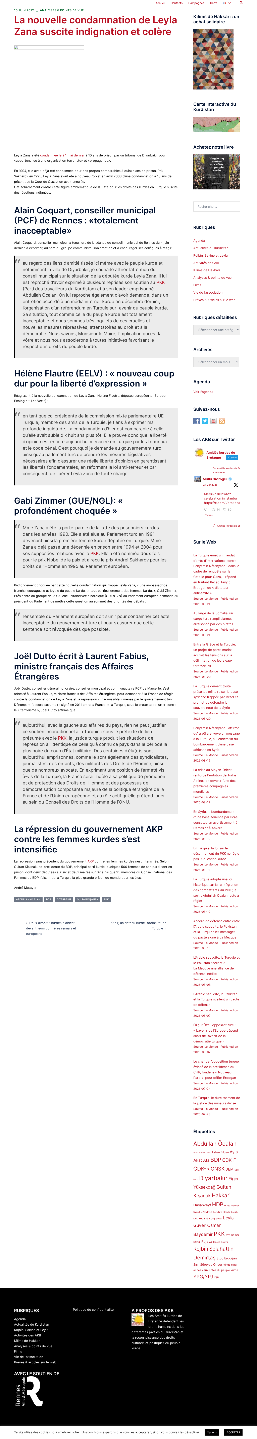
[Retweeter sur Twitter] (214, 468)
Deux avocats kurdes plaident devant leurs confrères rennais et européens (51, 928)
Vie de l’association (207, 292)
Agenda (199, 240)
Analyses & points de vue (62, 10)
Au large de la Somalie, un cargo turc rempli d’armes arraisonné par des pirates (213, 618)
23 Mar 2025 (210, 484)
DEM (229, 1169)
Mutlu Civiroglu (215, 479)
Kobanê (203, 1218)
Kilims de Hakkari (206, 270)
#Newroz (224, 494)
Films (197, 285)
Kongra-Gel (215, 1218)
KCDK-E (217, 1211)
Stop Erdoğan (226, 1258)
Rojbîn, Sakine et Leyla (210, 255)
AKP (91, 861)
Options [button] (212, 1432)
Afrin (195, 1152)
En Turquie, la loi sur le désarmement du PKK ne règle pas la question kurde (216, 853)
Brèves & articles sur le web (214, 300)
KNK (195, 1218)
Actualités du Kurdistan (210, 248)
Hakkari (221, 1195)
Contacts (177, 3)
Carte (213, 3)
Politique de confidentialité (93, 1309)
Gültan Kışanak (87, 899)
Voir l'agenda (203, 392)
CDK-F (229, 1160)
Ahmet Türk (205, 1152)
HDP (217, 1204)
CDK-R (201, 1169)
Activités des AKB (206, 263)
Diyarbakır (64, 899)
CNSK (217, 1169)
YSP (216, 1277)
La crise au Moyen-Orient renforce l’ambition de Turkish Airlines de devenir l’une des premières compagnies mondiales (215, 781)
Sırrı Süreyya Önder (207, 1264)
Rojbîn (200, 1249)
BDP (48, 899)
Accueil (160, 3)
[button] (241, 2)
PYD (228, 1235)
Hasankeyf (202, 1205)
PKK (160, 282)
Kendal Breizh (230, 1212)
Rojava (206, 1242)
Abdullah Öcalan (28, 899)
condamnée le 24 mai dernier (62, 155)
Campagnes (196, 3)
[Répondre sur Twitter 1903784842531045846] (207, 510)
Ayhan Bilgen (220, 1152)
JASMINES (206, 1212)
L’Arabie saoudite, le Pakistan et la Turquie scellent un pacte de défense (216, 999)
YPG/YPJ (203, 1277)
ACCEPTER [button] (233, 1432)
